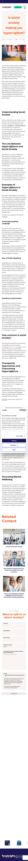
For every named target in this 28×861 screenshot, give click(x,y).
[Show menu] (24, 7)
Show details (19, 436)
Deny (14, 449)
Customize (13, 445)
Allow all (14, 440)
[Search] (2, 1)
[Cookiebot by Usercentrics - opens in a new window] (19, 410)
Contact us (18, 7)
